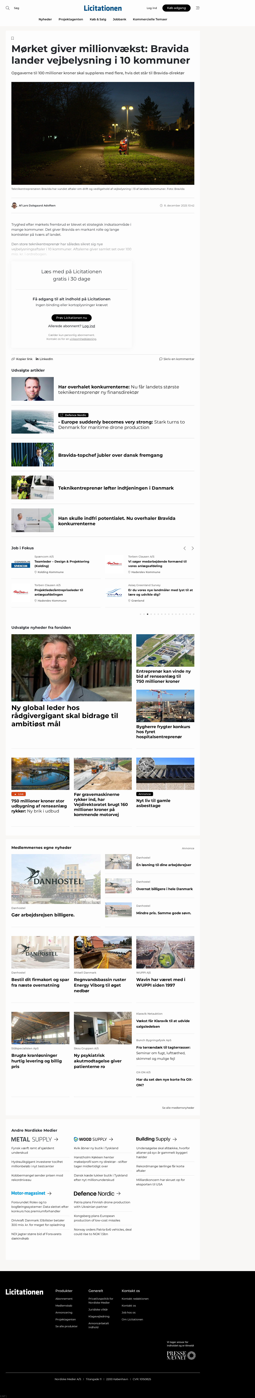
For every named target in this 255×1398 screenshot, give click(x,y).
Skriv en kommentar (179, 359)
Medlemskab (63, 1305)
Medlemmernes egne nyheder (41, 847)
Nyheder (45, 19)
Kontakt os (129, 1305)
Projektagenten (71, 19)
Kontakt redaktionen (135, 1298)
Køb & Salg (98, 19)
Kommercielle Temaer (150, 19)
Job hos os (129, 1312)
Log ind (88, 326)
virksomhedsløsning (83, 339)
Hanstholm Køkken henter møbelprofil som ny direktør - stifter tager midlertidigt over (100, 1162)
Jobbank (119, 19)
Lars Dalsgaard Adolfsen (39, 205)
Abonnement (64, 1298)
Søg (16, 8)
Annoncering (63, 1312)
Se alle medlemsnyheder (178, 1107)
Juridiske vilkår (98, 1309)
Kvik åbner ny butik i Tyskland (96, 1148)
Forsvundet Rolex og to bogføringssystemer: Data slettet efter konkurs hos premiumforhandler (40, 1207)
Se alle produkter (66, 1326)
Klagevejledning (99, 1316)
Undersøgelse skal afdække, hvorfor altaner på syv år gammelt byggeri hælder (163, 1152)
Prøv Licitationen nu (71, 318)
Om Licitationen (132, 1319)
